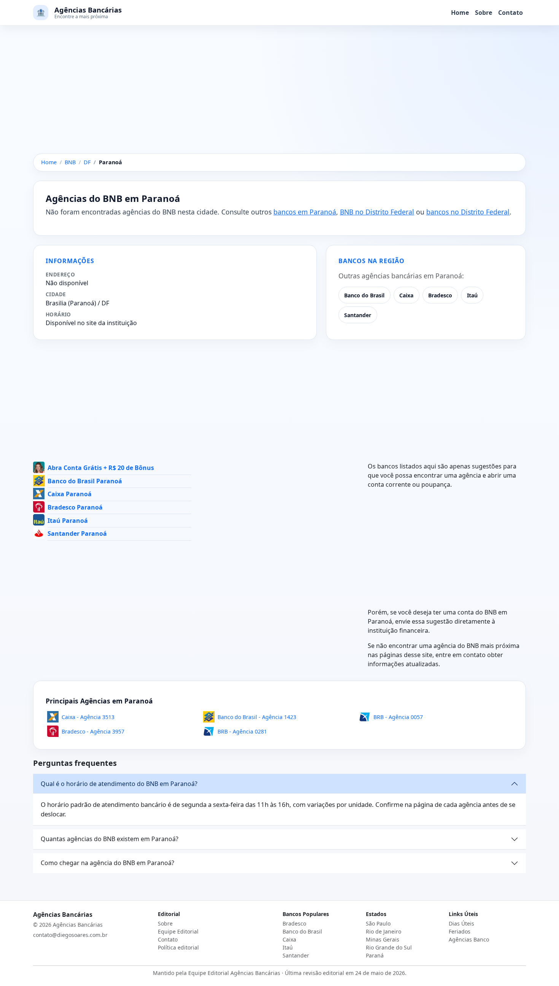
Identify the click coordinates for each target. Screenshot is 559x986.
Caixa (406, 295)
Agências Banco (469, 939)
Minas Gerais (382, 939)
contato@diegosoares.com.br (70, 934)
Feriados (459, 931)
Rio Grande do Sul (389, 947)
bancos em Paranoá (304, 211)
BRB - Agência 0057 (398, 717)
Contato (510, 12)
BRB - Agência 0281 (242, 731)
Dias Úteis (461, 923)
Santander (357, 315)
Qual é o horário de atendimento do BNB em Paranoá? (119, 784)
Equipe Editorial (178, 931)
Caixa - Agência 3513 (88, 717)
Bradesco (440, 295)
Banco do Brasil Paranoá (85, 481)
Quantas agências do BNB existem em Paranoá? (109, 839)
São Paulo (378, 923)
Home (460, 12)
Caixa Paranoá (70, 494)
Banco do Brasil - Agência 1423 (257, 717)
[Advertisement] (279, 97)
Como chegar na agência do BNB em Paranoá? (107, 863)
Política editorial (178, 947)
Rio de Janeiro (383, 931)
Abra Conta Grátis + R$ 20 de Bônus (101, 468)
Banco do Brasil (364, 295)
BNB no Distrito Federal (377, 211)
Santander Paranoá (77, 533)
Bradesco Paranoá (75, 507)
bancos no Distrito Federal (468, 211)
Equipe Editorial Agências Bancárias (234, 972)
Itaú (472, 295)
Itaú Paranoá (68, 520)
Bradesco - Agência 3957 (93, 731)
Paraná (375, 955)
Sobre (483, 12)
